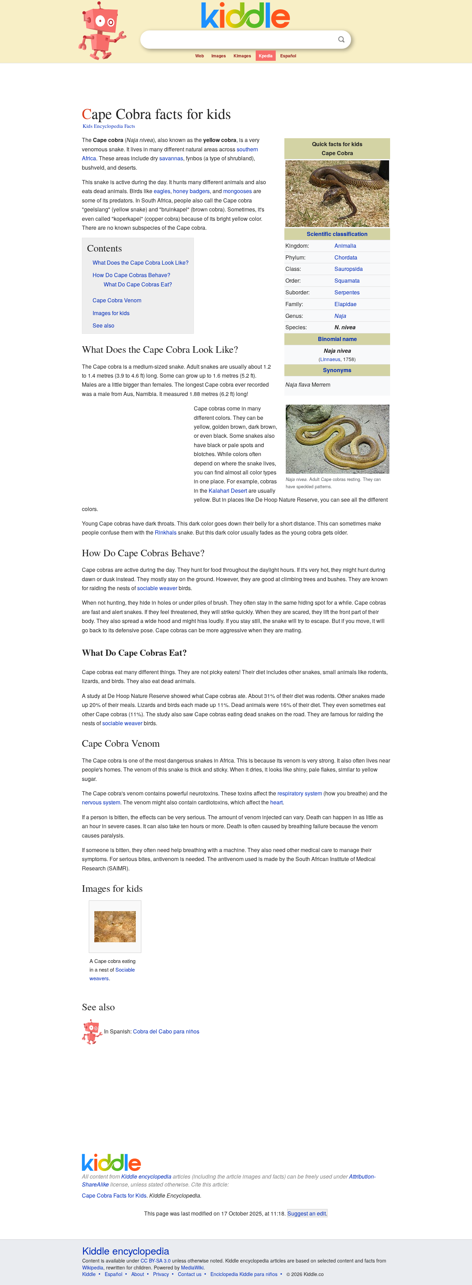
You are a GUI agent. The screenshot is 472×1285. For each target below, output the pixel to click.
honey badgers (191, 191)
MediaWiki (192, 1267)
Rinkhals (166, 532)
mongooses (237, 191)
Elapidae (345, 304)
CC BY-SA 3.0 (156, 1260)
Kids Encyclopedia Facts (109, 125)
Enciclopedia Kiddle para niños (243, 1273)
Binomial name (337, 339)
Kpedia (266, 56)
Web (199, 56)
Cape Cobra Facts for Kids (114, 1195)
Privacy (161, 1273)
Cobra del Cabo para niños (166, 1031)
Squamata (347, 280)
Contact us (189, 1273)
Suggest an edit (306, 1213)
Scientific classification (337, 234)
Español (288, 56)
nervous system (101, 802)
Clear (327, 40)
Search (341, 39)
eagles (162, 191)
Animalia (345, 245)
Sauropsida (348, 269)
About (137, 1273)
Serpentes (347, 292)
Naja (340, 316)
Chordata (345, 257)
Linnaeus (330, 359)
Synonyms (337, 370)
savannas (171, 158)
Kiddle (89, 1273)
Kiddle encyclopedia (146, 1176)
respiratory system (299, 793)
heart (276, 802)
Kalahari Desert (228, 490)
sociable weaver (157, 588)
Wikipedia (92, 1267)
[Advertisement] (235, 83)
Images (218, 56)
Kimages (242, 56)
